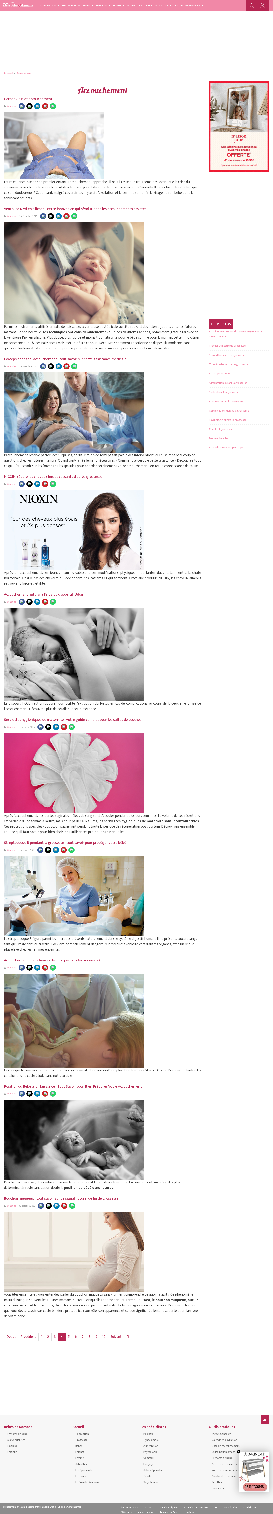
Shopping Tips (234, 447)
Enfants (101, 5)
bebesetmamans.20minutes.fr (18, 1507)
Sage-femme (150, 1482)
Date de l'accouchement (226, 1446)
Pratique (12, 1452)
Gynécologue (151, 1440)
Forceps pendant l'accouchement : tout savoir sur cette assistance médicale (65, 359)
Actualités (134, 5)
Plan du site (230, 1507)
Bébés (86, 5)
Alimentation (150, 1446)
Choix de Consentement (70, 1507)
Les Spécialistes (16, 1440)
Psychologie (150, 1452)
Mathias (11, 106)
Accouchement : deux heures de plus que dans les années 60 (52, 960)
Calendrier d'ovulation (224, 1440)
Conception (48, 5)
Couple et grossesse (221, 429)
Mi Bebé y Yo (249, 1507)
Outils (163, 5)
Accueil (8, 73)
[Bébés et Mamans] (18, 5)
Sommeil (148, 1458)
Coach (147, 1476)
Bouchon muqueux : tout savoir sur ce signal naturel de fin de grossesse (61, 1198)
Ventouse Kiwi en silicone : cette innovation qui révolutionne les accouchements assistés (75, 209)
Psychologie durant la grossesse (227, 420)
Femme (117, 5)
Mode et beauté (218, 438)
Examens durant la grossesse (226, 401)
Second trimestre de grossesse (227, 355)
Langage (148, 1464)
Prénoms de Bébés (18, 1434)
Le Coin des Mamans (187, 5)
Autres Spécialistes (154, 1470)
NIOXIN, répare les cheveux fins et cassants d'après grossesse (53, 477)
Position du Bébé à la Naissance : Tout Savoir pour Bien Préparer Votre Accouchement (73, 1086)
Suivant (115, 1337)
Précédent (28, 1337)
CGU (216, 1507)
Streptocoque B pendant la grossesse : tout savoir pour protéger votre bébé (65, 843)
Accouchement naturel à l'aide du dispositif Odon (43, 594)
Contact (149, 1507)
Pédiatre (148, 1434)
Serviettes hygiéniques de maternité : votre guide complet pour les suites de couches (72, 720)
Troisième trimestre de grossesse (228, 364)
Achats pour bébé (219, 373)
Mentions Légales (169, 1507)
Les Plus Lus (221, 324)
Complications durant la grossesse (229, 410)
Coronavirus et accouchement (28, 99)
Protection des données (196, 1507)
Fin (128, 1337)
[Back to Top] (265, 1419)
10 (103, 1337)
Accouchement (217, 447)
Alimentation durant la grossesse (228, 383)
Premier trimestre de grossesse (227, 345)
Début (11, 1337)
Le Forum (151, 5)
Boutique (12, 1446)
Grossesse (69, 5)
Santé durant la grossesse (224, 392)
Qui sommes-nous (130, 1507)
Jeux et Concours (221, 1434)
